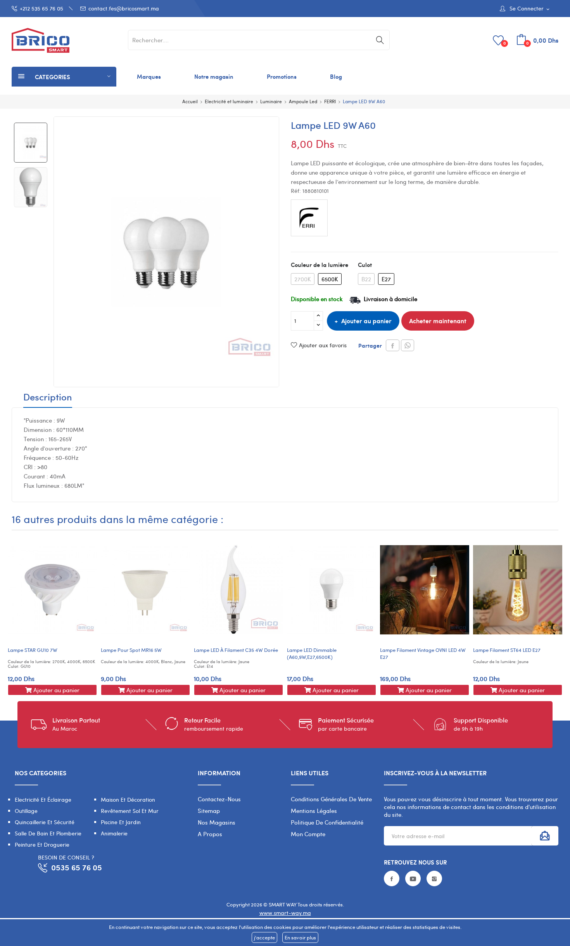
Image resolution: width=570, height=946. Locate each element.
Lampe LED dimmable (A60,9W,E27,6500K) (312, 653)
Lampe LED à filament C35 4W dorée (236, 649)
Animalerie (114, 833)
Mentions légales (314, 810)
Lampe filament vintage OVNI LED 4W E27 (423, 653)
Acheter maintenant (437, 320)
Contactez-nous (219, 799)
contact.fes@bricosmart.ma (123, 8)
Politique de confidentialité (327, 822)
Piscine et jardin (121, 822)
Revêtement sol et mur (130, 810)
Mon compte (308, 834)
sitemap (209, 810)
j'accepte (264, 937)
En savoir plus (300, 937)
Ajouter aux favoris (323, 345)
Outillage (26, 810)
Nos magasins (216, 822)
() (504, 43)
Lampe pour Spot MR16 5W (131, 649)
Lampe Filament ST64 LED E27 (507, 649)
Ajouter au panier (366, 320)
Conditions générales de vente (331, 799)
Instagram (434, 878)
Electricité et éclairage (43, 799)
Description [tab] (47, 397)
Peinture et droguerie (42, 844)
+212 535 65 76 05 (41, 8)
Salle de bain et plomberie (48, 833)
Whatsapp (407, 345)
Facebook (391, 878)
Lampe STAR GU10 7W (32, 649)
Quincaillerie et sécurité (44, 822)
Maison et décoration (128, 799)
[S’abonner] (544, 836)
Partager (392, 345)
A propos (210, 834)
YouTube (413, 878)
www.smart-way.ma (285, 913)
